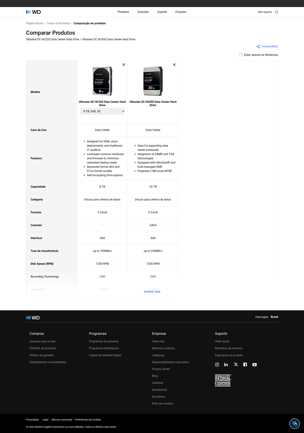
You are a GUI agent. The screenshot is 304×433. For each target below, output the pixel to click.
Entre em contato (162, 403)
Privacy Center (161, 369)
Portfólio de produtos (43, 348)
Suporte (162, 12)
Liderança (158, 355)
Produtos (123, 12)
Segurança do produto (229, 355)
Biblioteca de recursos (228, 348)
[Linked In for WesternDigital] (226, 365)
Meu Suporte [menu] (265, 12)
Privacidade (32, 419)
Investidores (159, 389)
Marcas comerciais (62, 419)
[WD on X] (235, 365)
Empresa (180, 12)
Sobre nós (158, 341)
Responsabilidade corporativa (170, 362)
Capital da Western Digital (105, 355)
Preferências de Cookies (88, 419)
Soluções (143, 12)
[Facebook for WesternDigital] (245, 365)
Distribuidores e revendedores (48, 362)
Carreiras (157, 382)
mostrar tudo (152, 291)
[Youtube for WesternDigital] (254, 365)
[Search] (276, 12)
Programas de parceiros (104, 341)
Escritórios (158, 396)
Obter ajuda (222, 341)
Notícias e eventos (163, 348)
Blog (155, 376)
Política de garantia (42, 355)
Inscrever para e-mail (42, 341)
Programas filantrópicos (104, 348)
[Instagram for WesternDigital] (217, 365)
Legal (45, 419)
